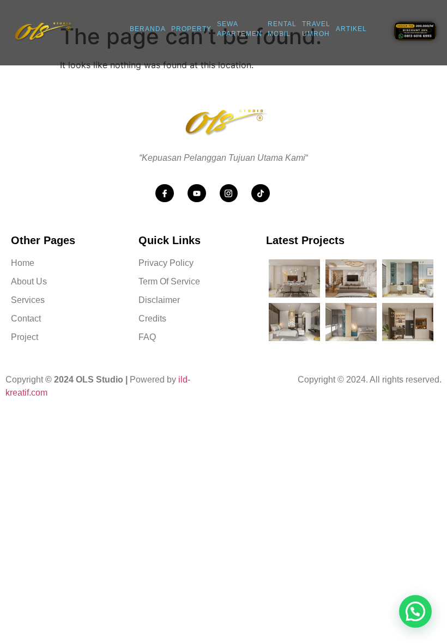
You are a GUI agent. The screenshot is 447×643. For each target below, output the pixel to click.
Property (191, 29)
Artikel (351, 29)
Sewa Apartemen (239, 30)
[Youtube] (197, 193)
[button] (415, 611)
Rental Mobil (282, 30)
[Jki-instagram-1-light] (229, 193)
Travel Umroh (316, 30)
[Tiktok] (260, 193)
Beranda (148, 29)
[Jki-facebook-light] (164, 193)
